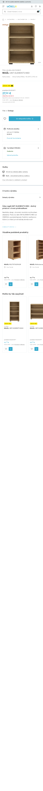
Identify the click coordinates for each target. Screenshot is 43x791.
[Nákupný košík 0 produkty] (40, 6)
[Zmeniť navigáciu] (3, 6)
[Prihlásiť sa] (32, 6)
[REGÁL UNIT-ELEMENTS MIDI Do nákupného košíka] (36, 349)
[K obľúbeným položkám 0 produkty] (36, 6)
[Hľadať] (4, 11)
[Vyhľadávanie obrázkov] (38, 11)
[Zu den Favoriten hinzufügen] (4, 118)
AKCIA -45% (6, 85)
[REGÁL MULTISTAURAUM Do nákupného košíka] (10, 284)
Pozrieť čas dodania (14, 138)
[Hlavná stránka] (3, 19)
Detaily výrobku (8, 197)
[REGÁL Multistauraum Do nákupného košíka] (36, 284)
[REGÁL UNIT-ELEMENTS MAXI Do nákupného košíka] (10, 349)
